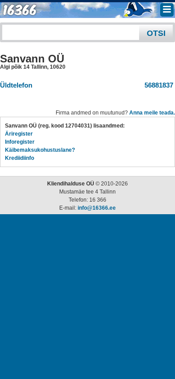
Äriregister (19, 134)
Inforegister (20, 142)
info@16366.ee (97, 208)
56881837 (157, 85)
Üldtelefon (16, 85)
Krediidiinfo (19, 158)
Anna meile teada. (152, 113)
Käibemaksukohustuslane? (40, 150)
